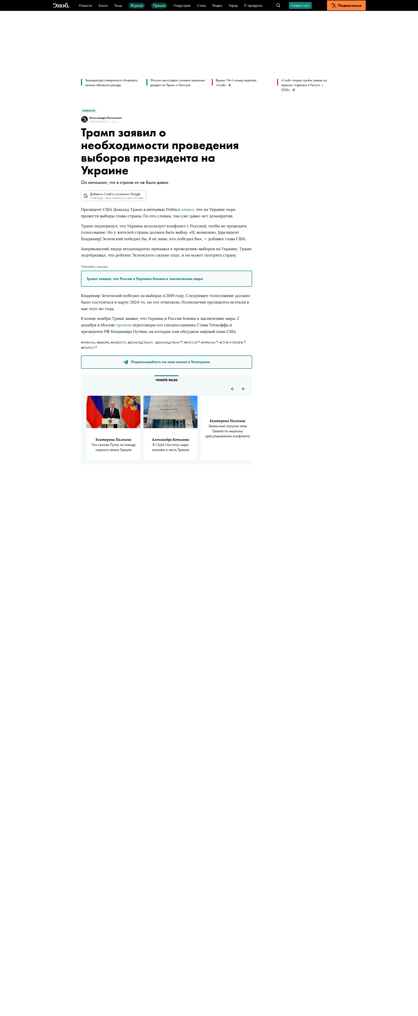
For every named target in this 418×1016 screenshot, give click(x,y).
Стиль (201, 5)
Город (233, 5)
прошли (123, 324)
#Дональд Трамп (140, 342)
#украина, (89, 342)
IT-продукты (253, 5)
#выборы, (104, 342)
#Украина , (210, 342)
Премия (159, 5)
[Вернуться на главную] (61, 5)
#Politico (88, 348)
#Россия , (192, 342)
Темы (118, 5)
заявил (187, 209)
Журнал (136, 5)
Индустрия (182, 5)
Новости (85, 5)
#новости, (119, 342)
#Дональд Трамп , (169, 342)
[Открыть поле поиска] (278, 5)
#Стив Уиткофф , (232, 342)
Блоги (103, 5)
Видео (217, 5)
